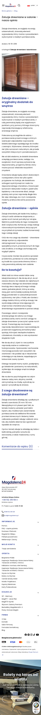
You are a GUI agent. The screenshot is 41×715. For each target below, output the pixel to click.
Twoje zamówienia (9, 549)
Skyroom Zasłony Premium (12, 604)
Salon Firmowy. (7, 625)
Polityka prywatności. (10, 537)
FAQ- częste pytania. (10, 528)
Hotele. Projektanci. (9, 581)
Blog (15, 11)
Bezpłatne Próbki (8, 558)
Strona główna (7, 11)
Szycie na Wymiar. (9, 573)
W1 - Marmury (7, 596)
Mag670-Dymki (8, 602)
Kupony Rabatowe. (9, 584)
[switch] (36, 712)
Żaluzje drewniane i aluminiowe (23, 50)
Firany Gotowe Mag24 (10, 610)
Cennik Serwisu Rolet (9, 579)
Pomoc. (5, 526)
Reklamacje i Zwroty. (9, 539)
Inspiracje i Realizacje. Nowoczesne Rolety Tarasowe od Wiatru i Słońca (17, 561)
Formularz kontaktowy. (10, 627)
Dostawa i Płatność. (9, 531)
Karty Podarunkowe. (9, 587)
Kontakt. (5, 622)
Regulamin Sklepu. (9, 534)
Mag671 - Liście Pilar (9, 599)
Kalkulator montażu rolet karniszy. (14, 565)
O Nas (4, 619)
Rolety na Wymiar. (9, 576)
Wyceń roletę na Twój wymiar (21, 699)
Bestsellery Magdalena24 (11, 607)
